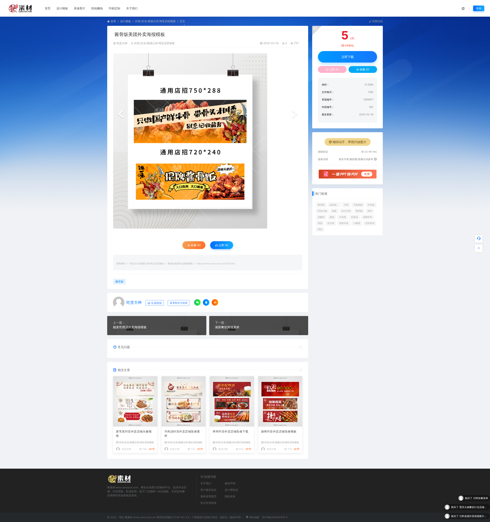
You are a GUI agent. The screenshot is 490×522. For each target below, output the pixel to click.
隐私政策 (230, 496)
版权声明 (230, 483)
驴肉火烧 (322, 210)
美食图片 (79, 8)
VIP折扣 (349, 45)
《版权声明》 (235, 517)
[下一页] (294, 114)
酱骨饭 (119, 281)
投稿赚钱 (97, 8)
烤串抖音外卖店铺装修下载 (230, 431)
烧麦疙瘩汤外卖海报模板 (130, 327)
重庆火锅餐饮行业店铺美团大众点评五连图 (473, 498)
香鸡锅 (359, 210)
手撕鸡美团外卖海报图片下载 (473, 516)
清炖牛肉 (343, 223)
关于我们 (132, 8)
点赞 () (223, 245)
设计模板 (62, 8)
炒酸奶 (321, 217)
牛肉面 (371, 204)
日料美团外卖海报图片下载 (473, 507)
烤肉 (320, 229)
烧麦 (334, 210)
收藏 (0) (195, 245)
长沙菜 (330, 223)
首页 (48, 8)
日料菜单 (369, 223)
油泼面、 (334, 204)
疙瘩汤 (354, 217)
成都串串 (367, 217)
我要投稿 (377, 21)
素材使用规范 (208, 496)
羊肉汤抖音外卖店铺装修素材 (182, 434)
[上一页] (120, 114)
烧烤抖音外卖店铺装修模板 (279, 431)
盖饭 (332, 217)
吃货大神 (122, 43)
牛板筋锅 (358, 204)
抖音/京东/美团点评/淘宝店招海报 (155, 21)
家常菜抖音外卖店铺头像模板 (134, 434)
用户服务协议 (208, 489)
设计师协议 (231, 489)
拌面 (320, 223)
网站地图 (253, 517)
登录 (478, 8)
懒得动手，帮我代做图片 (349, 142)
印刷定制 (114, 8)
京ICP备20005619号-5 (275, 517)
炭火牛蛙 (346, 210)
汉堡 (346, 204)
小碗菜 (356, 223)
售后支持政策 (208, 502)
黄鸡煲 (321, 204)
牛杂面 (342, 217)
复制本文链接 (179, 302)
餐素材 (122, 263)
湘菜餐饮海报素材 (227, 327)
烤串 (370, 210)
